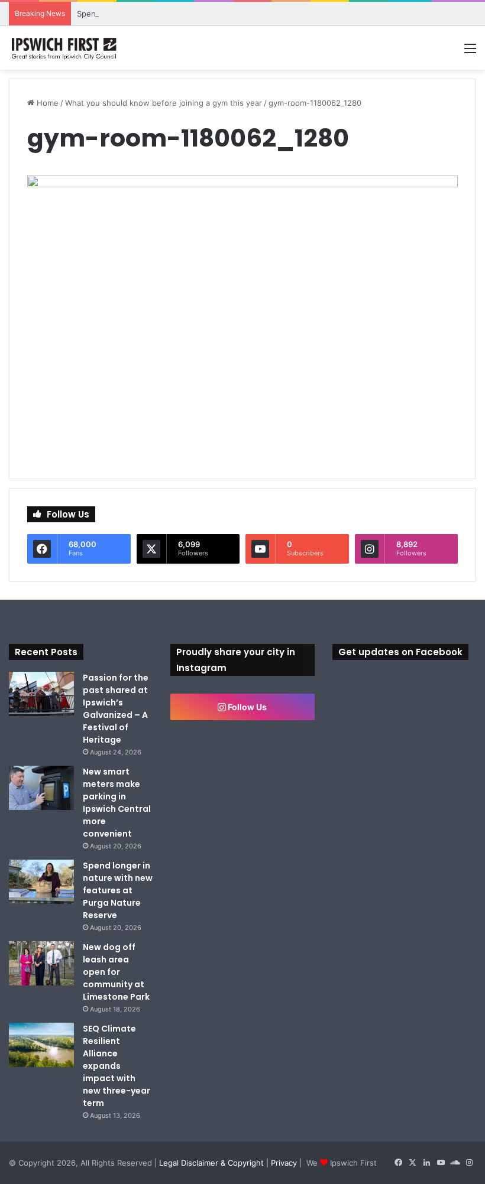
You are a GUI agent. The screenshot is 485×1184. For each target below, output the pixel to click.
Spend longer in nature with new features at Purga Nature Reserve (118, 890)
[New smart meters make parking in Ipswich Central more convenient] (41, 788)
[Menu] (470, 52)
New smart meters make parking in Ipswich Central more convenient (117, 803)
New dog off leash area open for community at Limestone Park (116, 972)
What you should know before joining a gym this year (163, 103)
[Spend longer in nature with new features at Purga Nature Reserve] (41, 882)
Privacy (284, 1162)
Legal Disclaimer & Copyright (211, 1162)
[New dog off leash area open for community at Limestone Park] (41, 963)
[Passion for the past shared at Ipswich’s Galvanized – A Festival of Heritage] (41, 694)
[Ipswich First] (65, 47)
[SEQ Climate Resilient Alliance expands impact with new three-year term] (41, 1045)
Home (46, 103)
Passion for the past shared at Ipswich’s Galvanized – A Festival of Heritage (115, 709)
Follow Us (246, 707)
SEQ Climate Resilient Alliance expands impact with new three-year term (116, 1066)
